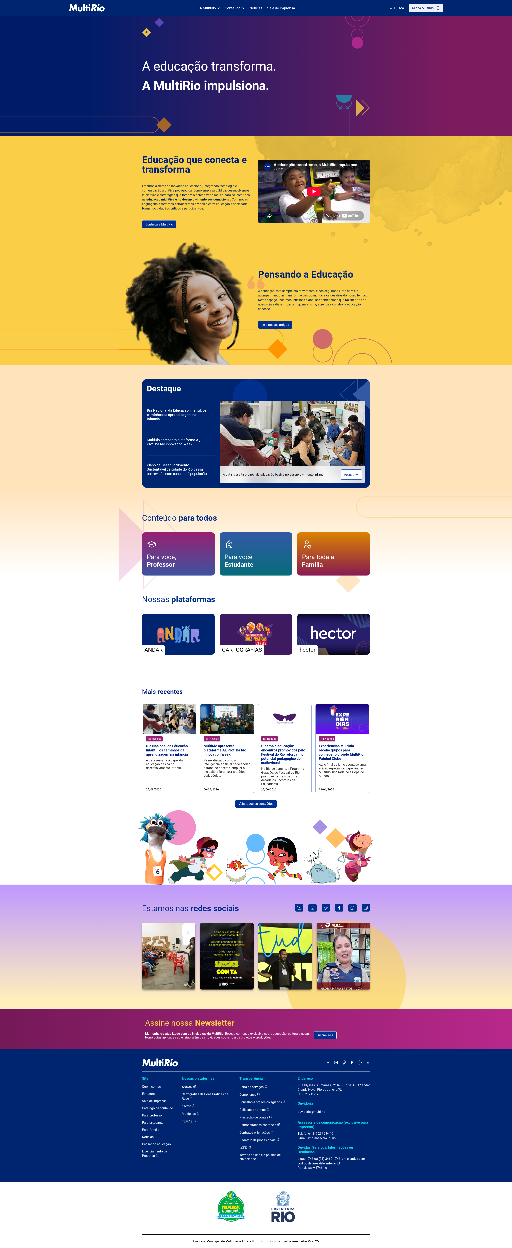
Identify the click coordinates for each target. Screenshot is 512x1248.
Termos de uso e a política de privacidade (260, 1157)
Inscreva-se (325, 1035)
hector (186, 1106)
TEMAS (187, 1121)
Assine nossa (190, 1023)
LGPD (243, 1148)
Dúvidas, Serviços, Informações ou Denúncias (325, 1149)
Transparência (251, 1078)
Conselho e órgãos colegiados (261, 1102)
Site (145, 1078)
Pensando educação (156, 1144)
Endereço (305, 1078)
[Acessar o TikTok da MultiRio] (343, 1063)
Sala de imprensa (154, 1101)
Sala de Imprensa (281, 8)
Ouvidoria (305, 1103)
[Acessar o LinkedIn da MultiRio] (367, 1063)
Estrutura (148, 1094)
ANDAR (187, 1087)
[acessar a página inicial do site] (87, 8)
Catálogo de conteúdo (157, 1108)
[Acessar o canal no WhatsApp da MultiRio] (359, 1063)
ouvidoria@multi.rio (311, 1112)
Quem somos (151, 1086)
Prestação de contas (254, 1117)
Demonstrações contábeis (258, 1125)
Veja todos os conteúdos (256, 804)
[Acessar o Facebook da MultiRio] (351, 1063)
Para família (150, 1130)
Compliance (248, 1094)
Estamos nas (190, 908)
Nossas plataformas (198, 1078)
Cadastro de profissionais (257, 1140)
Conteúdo (232, 8)
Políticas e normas (252, 1110)
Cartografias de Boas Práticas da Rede (205, 1096)
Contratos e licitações (255, 1132)
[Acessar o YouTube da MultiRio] (328, 1063)
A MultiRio (208, 8)
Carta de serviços (251, 1087)
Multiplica (189, 1114)
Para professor (152, 1115)
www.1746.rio (317, 1168)
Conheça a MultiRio (159, 224)
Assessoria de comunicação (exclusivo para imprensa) (333, 1124)
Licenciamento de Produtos (154, 1153)
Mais (162, 691)
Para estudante (152, 1122)
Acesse (349, 475)
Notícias (255, 8)
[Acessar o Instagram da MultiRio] (335, 1063)
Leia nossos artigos (275, 325)
